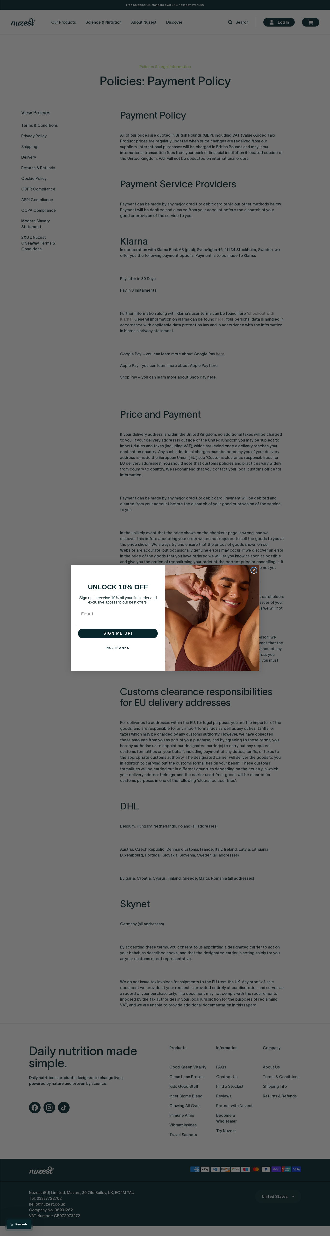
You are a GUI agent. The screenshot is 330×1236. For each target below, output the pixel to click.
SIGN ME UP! (118, 633)
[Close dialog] (254, 570)
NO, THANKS (118, 648)
